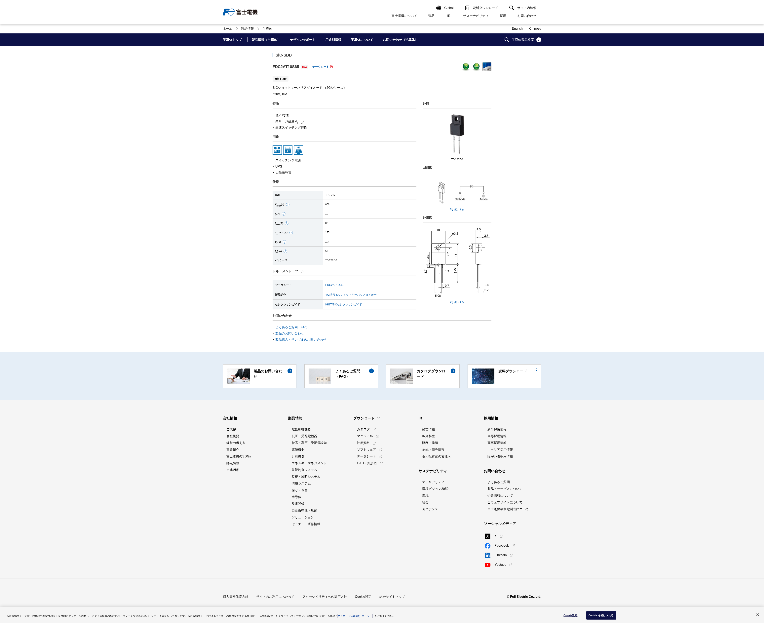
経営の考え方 (236, 443)
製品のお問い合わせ (289, 333)
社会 (425, 502)
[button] (287, 204)
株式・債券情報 (433, 449)
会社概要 (232, 436)
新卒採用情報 (497, 429)
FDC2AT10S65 (334, 285)
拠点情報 (232, 463)
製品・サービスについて (504, 488)
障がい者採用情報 (500, 456)
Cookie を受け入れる (601, 615)
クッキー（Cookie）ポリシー (355, 615)
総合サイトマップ (392, 596)
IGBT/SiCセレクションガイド (343, 304)
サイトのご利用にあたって (275, 596)
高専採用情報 (497, 436)
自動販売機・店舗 (304, 510)
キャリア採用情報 (500, 449)
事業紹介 (232, 449)
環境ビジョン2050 (435, 488)
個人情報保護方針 (235, 596)
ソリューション (303, 517)
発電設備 (298, 503)
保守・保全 (300, 490)
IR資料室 (428, 436)
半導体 (296, 497)
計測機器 (298, 456)
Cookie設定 (363, 596)
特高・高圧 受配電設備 (309, 443)
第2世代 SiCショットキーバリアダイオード (352, 294)
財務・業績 (430, 443)
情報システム (301, 483)
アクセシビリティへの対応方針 (324, 596)
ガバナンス (430, 509)
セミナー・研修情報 (306, 524)
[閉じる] (757, 614)
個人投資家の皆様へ (436, 456)
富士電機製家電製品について (508, 509)
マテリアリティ (433, 482)
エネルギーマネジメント (309, 463)
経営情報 (428, 429)
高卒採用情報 (497, 443)
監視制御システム (304, 470)
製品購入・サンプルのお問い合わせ (300, 339)
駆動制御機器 (301, 429)
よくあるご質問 (498, 482)
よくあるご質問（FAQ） (292, 327)
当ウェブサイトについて (504, 502)
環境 (425, 495)
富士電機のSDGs (238, 456)
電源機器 (298, 449)
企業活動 (232, 470)
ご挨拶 (231, 429)
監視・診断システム (306, 476)
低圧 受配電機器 (304, 436)
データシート (320, 66)
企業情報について (500, 495)
